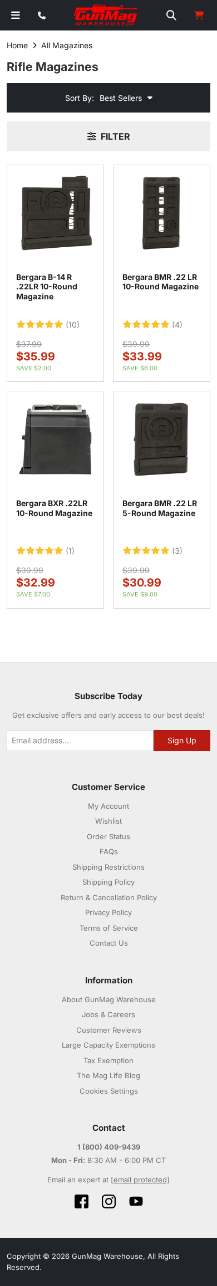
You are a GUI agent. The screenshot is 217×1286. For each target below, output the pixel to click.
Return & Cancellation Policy (109, 897)
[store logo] (106, 15)
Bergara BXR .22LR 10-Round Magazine (54, 508)
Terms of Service (109, 927)
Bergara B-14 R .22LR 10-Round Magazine (46, 286)
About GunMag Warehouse (109, 999)
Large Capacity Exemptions (108, 1044)
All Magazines (66, 45)
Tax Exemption (108, 1060)
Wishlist (108, 820)
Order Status (108, 836)
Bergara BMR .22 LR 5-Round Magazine (159, 508)
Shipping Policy (108, 881)
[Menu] (15, 15)
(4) (177, 325)
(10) (73, 325)
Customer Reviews (108, 1029)
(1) (70, 551)
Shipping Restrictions (108, 867)
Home (17, 45)
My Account (108, 806)
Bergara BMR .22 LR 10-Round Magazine (160, 282)
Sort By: (79, 98)
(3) (177, 551)
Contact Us (109, 942)
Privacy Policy (108, 912)
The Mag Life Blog (108, 1075)
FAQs (109, 851)
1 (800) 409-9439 (108, 1146)
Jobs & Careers (108, 1014)
